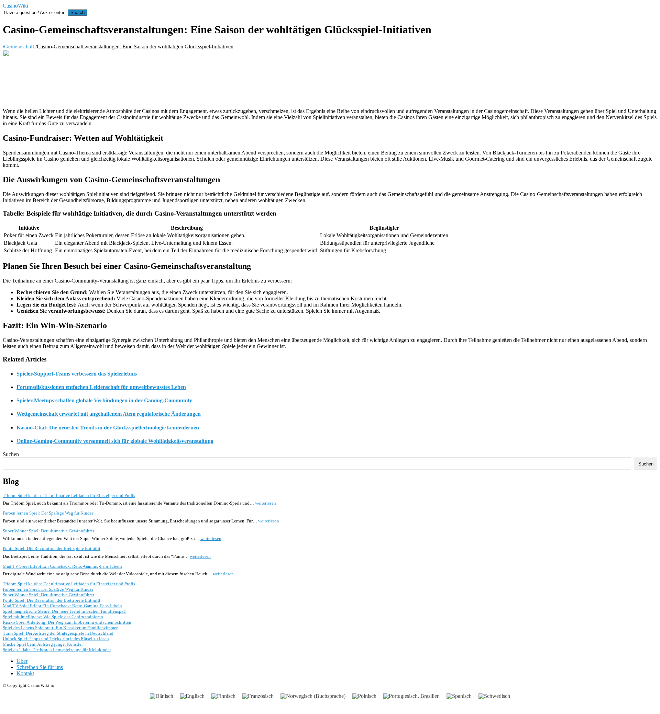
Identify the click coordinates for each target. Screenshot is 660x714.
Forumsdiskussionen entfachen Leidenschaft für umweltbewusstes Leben (101, 387)
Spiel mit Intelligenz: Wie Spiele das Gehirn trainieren (53, 616)
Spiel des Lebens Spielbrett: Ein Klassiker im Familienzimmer (60, 627)
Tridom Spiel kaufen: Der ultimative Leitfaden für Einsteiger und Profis (69, 495)
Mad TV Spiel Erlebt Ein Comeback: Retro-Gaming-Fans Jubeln (62, 566)
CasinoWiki (15, 6)
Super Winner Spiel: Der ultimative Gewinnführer (48, 530)
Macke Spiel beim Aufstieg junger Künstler (43, 644)
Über (22, 661)
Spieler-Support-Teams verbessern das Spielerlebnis (76, 374)
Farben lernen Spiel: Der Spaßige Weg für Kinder (48, 513)
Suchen (11, 454)
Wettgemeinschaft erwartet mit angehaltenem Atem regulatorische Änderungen (108, 414)
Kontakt (25, 673)
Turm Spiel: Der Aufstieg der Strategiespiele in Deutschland (58, 633)
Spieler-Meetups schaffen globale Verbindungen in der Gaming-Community (104, 400)
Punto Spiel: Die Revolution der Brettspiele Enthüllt (51, 548)
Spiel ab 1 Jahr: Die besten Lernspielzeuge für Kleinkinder (57, 649)
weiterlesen (265, 503)
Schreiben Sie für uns (39, 667)
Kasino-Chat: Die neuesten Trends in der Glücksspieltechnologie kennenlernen (107, 427)
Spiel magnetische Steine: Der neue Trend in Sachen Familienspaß (64, 611)
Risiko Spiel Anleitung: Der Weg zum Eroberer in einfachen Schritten (67, 622)
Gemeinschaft (19, 46)
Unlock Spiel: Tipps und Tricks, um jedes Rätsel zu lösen (56, 638)
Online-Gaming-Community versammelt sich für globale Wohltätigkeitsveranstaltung (114, 441)
